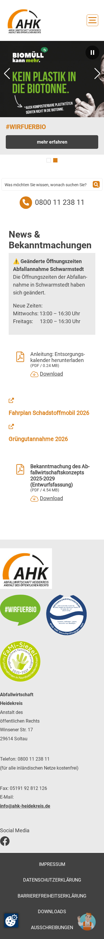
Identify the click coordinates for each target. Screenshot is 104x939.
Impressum (52, 864)
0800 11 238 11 (60, 202)
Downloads (52, 911)
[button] (49, 160)
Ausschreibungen (52, 927)
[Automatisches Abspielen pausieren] (92, 52)
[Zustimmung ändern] (11, 920)
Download (51, 374)
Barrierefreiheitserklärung (52, 896)
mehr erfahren (52, 142)
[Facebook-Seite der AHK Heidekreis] (52, 841)
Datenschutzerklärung (52, 880)
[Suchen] (96, 184)
